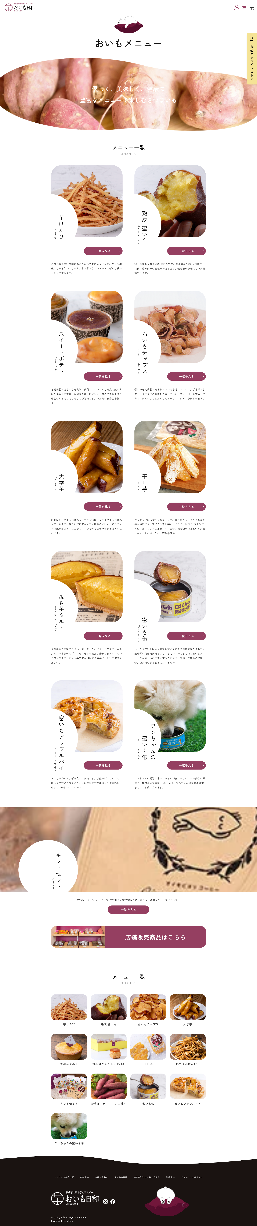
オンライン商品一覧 (64, 1177)
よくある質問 (120, 1177)
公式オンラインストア (251, 63)
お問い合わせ (101, 1177)
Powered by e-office (62, 1221)
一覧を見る (103, 251)
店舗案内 (84, 1177)
